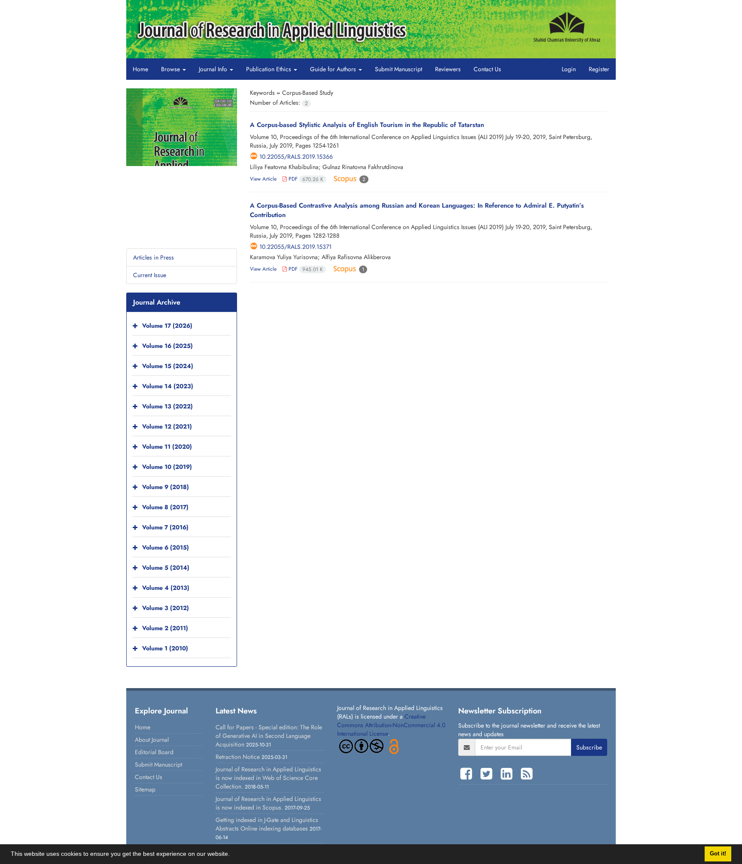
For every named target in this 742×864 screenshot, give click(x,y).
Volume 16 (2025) (167, 345)
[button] (232, 855)
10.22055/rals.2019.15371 (295, 246)
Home (140, 69)
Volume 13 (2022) (167, 406)
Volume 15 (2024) (167, 366)
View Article (263, 179)
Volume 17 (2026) (167, 325)
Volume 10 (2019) (167, 466)
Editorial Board (154, 752)
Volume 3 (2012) (165, 608)
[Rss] (527, 774)
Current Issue (149, 275)
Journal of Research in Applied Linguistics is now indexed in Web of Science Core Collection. (268, 778)
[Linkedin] (509, 774)
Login (569, 69)
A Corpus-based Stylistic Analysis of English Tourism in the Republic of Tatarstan (367, 125)
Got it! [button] (718, 854)
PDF (305, 179)
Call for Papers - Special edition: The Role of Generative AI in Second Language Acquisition (269, 736)
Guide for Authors (334, 69)
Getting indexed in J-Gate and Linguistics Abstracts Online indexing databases (267, 824)
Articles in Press (153, 257)
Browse (171, 69)
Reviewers (448, 69)
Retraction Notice (238, 756)
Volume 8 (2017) (165, 507)
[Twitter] (488, 774)
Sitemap (145, 789)
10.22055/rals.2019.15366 (296, 156)
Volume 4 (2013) (165, 587)
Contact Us (487, 69)
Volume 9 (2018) (165, 487)
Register (599, 69)
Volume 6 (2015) (165, 547)
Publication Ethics (269, 69)
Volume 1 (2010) (165, 648)
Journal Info (214, 69)
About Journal (152, 739)
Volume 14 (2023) (167, 386)
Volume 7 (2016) (165, 527)
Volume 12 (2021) (167, 426)
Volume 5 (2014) (165, 567)
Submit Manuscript (398, 69)
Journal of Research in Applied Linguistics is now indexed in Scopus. (268, 803)
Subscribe (589, 747)
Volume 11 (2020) (167, 446)
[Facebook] (468, 774)
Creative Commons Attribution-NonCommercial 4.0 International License (391, 725)
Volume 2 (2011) (165, 628)
